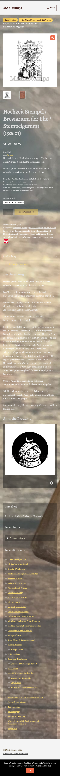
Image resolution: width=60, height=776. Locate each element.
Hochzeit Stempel (43, 231)
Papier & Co (16, 682)
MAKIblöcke (13, 668)
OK (30, 770)
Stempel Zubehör (15, 644)
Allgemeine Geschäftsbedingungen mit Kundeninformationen (23, 722)
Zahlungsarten (14, 707)
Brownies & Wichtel (16, 578)
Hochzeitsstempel (10, 234)
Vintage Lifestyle (14, 635)
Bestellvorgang (14, 711)
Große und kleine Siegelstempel (24, 663)
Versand (10, 155)
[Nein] (56, 767)
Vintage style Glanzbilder (21, 678)
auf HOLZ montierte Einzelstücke (24, 687)
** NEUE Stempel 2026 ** (18, 559)
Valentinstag (48, 237)
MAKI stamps (12, 7)
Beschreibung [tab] (9, 256)
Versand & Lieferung (16, 716)
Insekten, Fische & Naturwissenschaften (24, 626)
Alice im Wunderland (16, 569)
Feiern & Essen (50, 227)
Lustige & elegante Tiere (17, 607)
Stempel (50, 234)
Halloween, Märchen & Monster (21, 616)
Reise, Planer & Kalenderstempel (21, 640)
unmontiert (37, 237)
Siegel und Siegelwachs (17, 659)
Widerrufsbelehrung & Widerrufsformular (25, 697)
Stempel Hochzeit (10, 237)
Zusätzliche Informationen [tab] (15, 264)
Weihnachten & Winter (17, 583)
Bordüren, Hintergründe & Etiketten (36, 20)
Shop (14, 20)
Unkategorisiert (14, 654)
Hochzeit (31, 231)
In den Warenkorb (26, 211)
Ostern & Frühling (15, 592)
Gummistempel (21, 231)
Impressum (12, 728)
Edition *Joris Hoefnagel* (18, 564)
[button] (52, 37)
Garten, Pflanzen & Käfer (18, 611)
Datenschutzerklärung (17, 702)
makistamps (41, 234)
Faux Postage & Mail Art (17, 597)
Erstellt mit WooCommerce (15, 753)
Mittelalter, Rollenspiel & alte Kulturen (24, 621)
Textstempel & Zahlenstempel (20, 630)
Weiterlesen (51, 483)
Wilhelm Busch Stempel (17, 588)
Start (7, 20)
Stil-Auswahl (9, 198)
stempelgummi (25, 237)
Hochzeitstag (24, 234)
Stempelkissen (17, 649)
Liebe (32, 234)
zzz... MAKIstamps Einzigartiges (21, 673)
